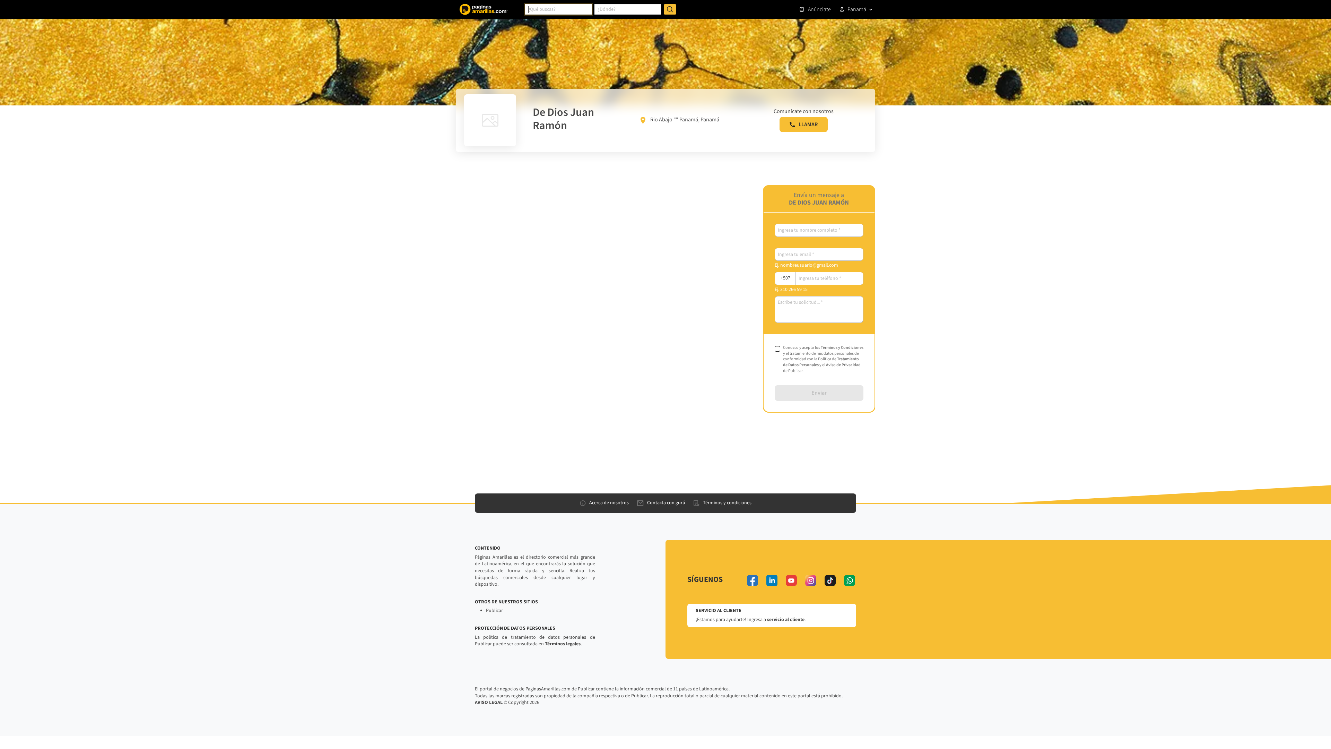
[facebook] (752, 580)
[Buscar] (670, 9)
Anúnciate (819, 9)
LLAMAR (808, 124)
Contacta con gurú (666, 502)
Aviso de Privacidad (843, 365)
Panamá (856, 9)
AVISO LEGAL (489, 702)
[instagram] (810, 580)
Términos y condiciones (727, 502)
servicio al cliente (785, 619)
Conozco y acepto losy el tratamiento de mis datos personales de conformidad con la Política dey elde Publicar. (823, 359)
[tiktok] (830, 580)
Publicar (494, 610)
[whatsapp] (849, 580)
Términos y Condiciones (842, 348)
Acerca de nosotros (609, 502)
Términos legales (563, 643)
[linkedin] (771, 580)
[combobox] (558, 9)
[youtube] (791, 580)
